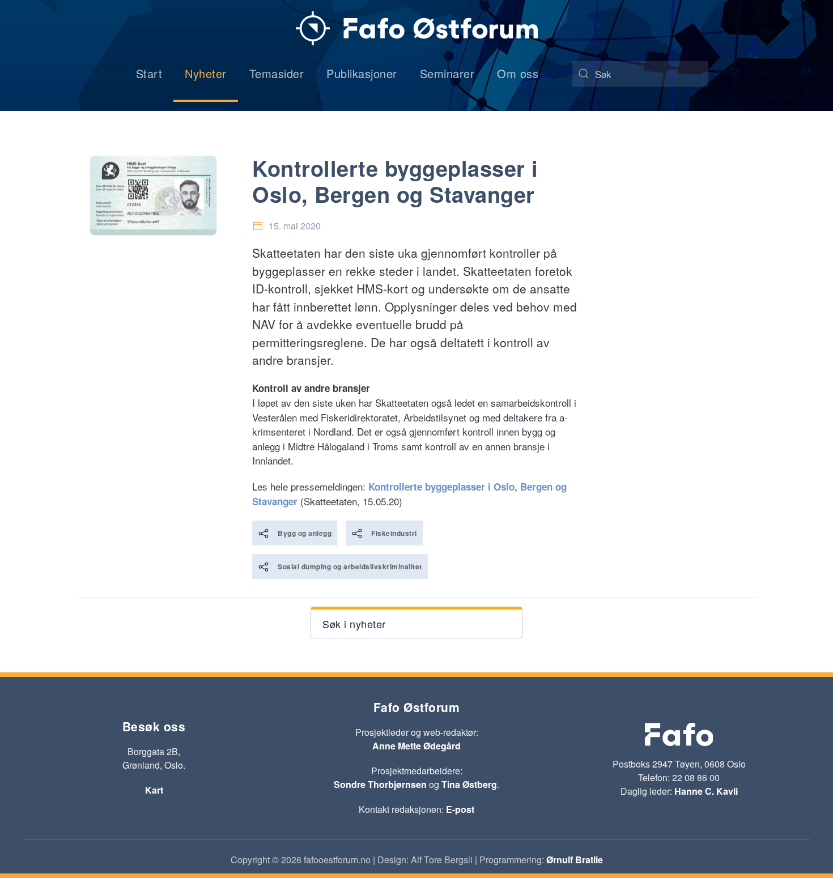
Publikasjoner (361, 73)
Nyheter (206, 73)
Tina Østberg (469, 784)
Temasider (276, 73)
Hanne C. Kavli (706, 791)
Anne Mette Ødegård (416, 745)
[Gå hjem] (417, 28)
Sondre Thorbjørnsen (380, 784)
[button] (416, 622)
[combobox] (640, 74)
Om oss (517, 73)
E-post (460, 809)
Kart (154, 789)
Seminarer (447, 73)
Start (149, 73)
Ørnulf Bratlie (574, 859)
